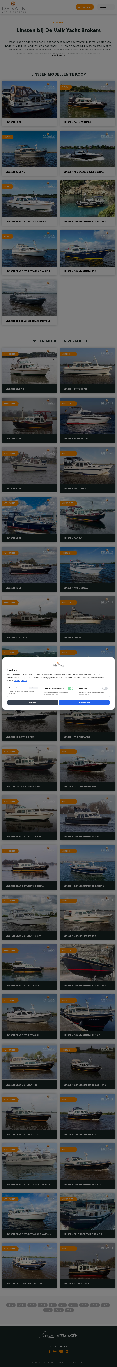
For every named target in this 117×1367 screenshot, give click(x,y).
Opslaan (32, 702)
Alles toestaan (84, 702)
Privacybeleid (20, 680)
